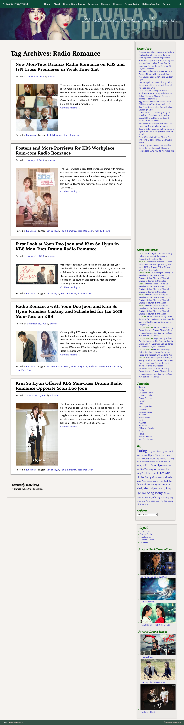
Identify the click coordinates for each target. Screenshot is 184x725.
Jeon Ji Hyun (146, 458)
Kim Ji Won (163, 462)
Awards (142, 387)
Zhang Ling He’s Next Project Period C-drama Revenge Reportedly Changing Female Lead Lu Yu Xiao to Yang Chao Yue (156, 148)
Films (141, 404)
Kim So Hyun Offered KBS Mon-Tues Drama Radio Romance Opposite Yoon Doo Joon (69, 386)
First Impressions (146, 406)
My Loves (143, 426)
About (57, 4)
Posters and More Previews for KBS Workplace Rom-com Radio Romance (65, 151)
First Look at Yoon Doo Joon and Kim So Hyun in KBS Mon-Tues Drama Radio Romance (67, 246)
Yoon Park (99, 230)
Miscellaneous (144, 417)
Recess (141, 434)
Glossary (105, 4)
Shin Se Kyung (160, 489)
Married (169, 477)
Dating (142, 451)
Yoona (148, 501)
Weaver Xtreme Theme (174, 722)
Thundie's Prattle (147, 540)
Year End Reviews (146, 439)
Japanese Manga (145, 412)
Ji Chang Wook (158, 459)
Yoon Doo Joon (85, 230)
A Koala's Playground (15, 4)
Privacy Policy (132, 4)
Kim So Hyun (52, 230)
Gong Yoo (163, 451)
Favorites (93, 4)
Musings (142, 423)
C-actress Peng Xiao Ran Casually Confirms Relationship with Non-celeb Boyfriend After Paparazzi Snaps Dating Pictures (156, 55)
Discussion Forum (146, 393)
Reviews (167, 4)
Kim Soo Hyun (154, 465)
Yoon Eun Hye (157, 501)
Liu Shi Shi (159, 478)
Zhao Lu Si (144, 504)
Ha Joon (50, 366)
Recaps (141, 431)
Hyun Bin (153, 455)
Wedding (165, 497)
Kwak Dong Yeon (78, 366)
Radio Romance (71, 135)
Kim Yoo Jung (146, 469)
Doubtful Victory (54, 135)
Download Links (145, 395)
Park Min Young (149, 484)
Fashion (142, 401)
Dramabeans (145, 531)
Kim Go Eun (154, 462)
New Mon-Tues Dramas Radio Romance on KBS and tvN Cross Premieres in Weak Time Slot (70, 67)
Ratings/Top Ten (151, 4)
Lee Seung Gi (147, 477)
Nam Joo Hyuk (158, 481)
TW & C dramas (145, 436)
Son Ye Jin (149, 498)
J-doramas (143, 409)
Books (141, 390)
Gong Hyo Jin (153, 451)
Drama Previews (145, 398)
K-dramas (31, 135)
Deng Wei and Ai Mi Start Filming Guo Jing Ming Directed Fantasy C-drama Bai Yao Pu (155, 140)
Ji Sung (167, 459)
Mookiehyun (145, 537)
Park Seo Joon (163, 484)
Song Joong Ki (156, 493)
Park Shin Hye (146, 488)
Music (141, 420)
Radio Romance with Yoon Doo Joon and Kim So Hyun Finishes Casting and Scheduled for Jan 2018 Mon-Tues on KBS (69, 312)
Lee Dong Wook (159, 469)
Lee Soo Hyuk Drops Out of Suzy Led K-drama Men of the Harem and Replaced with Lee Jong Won (155, 85)
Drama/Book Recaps (74, 4)
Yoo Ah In (142, 501)
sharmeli (142, 369)
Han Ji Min (144, 455)
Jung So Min (145, 461)
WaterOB (144, 542)
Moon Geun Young (144, 481)
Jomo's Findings (146, 534)
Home (47, 4)
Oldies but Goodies (147, 428)
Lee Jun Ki (153, 473)
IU (160, 455)
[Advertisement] (157, 201)
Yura (108, 230)
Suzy (157, 497)
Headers (117, 4)
